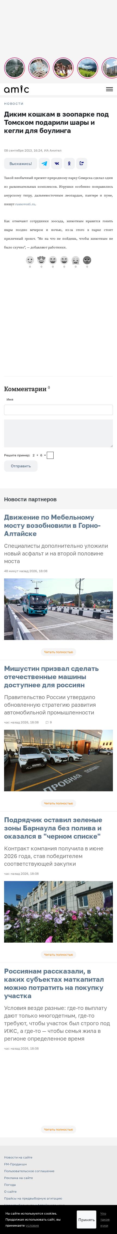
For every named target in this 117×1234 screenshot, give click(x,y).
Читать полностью (58, 652)
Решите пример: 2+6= (25, 455)
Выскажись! (21, 163)
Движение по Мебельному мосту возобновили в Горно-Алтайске (52, 525)
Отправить (21, 466)
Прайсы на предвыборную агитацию (33, 1198)
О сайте (10, 1191)
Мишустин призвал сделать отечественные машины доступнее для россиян (51, 676)
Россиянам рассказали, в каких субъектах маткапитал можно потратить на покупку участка (54, 983)
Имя (10, 399)
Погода (10, 1185)
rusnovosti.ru (25, 204)
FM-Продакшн (15, 1164)
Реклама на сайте (18, 1178)
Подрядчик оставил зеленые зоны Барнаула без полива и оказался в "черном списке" (53, 827)
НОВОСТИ (14, 104)
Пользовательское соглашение (29, 1171)
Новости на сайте (18, 1157)
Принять (86, 1219)
